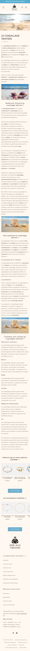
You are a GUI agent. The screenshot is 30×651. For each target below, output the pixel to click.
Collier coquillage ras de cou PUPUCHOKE (7, 478)
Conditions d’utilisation (22, 642)
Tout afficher (14, 490)
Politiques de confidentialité (10, 579)
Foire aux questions (8, 571)
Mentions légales (23, 647)
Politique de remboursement (10, 583)
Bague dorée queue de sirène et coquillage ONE (20, 478)
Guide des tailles (7, 601)
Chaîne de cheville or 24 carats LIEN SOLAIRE (19, 516)
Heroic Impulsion (22, 613)
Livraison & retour (7, 564)
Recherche (5, 560)
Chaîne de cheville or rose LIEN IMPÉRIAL (7, 516)
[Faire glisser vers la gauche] (11, 486)
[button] (3, 7)
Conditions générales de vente (11, 647)
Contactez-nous (7, 567)
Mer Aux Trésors (9, 639)
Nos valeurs (6, 593)
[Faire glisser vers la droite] (18, 486)
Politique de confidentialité (10, 642)
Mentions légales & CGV (9, 575)
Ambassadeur (6, 597)
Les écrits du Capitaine (9, 604)
